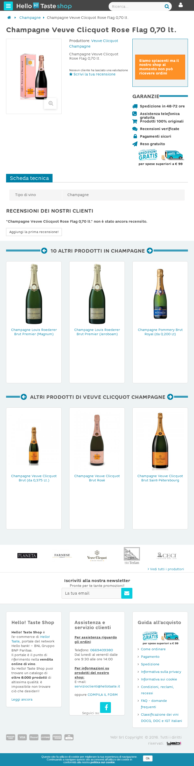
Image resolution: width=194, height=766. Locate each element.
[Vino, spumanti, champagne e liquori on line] (26, 6)
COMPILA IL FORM (103, 695)
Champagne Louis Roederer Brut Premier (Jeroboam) (97, 332)
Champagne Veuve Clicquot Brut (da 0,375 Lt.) (34, 478)
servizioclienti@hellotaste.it (97, 686)
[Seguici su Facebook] (105, 707)
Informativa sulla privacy (161, 672)
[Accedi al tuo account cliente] (181, 7)
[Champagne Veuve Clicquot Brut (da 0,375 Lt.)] (33, 440)
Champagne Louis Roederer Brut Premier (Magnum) (34, 332)
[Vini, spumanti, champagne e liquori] (9, 18)
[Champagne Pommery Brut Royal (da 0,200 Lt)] (160, 294)
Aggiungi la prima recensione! (34, 232)
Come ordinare (153, 649)
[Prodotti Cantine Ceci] (167, 555)
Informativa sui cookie (159, 679)
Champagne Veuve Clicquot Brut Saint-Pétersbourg (160, 478)
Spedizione (150, 664)
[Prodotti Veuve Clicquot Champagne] (97, 555)
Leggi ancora (21, 699)
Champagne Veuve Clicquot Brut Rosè (97, 478)
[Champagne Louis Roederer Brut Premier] (33, 294)
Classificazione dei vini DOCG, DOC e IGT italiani (161, 718)
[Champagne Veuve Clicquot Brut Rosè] (97, 440)
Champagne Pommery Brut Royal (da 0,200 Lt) (160, 332)
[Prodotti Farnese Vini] (62, 555)
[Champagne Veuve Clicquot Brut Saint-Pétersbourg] (160, 440)
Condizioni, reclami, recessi (157, 690)
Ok (148, 758)
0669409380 (101, 650)
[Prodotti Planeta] (27, 555)
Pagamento (150, 657)
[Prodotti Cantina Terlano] (132, 555)
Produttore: (79, 41)
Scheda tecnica (29, 178)
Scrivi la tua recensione (93, 74)
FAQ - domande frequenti (154, 704)
